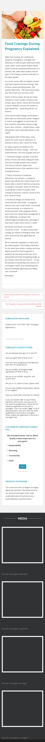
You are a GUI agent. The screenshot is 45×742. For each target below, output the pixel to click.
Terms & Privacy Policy (14, 339)
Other (11, 461)
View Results (22, 471)
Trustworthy (14, 455)
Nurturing (13, 450)
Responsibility (15, 445)
